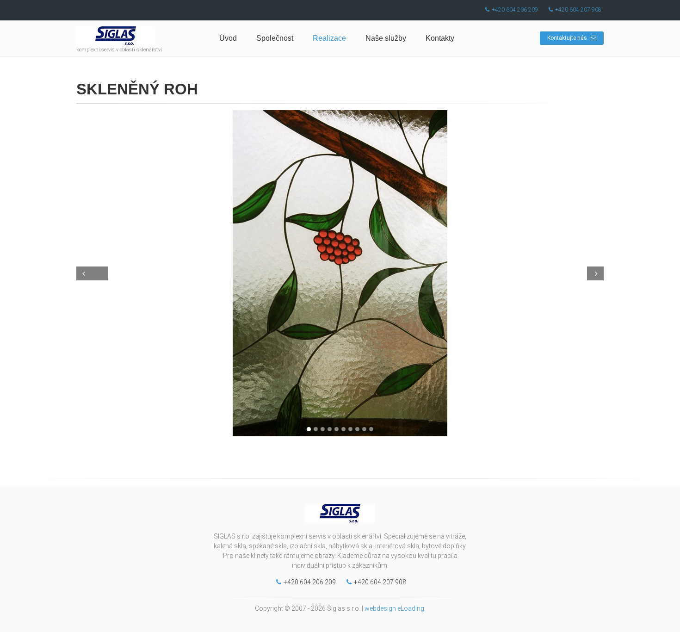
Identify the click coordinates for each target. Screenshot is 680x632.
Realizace (329, 38)
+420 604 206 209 (515, 9)
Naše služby (385, 38)
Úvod (228, 38)
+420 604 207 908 (578, 9)
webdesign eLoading (394, 608)
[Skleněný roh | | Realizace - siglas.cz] (340, 273)
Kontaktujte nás (567, 38)
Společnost (274, 38)
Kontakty (440, 38)
